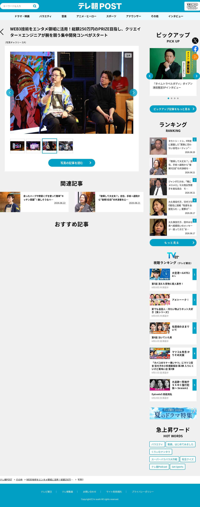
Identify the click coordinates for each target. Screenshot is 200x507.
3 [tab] (174, 98)
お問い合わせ (89, 491)
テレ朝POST (100, 6)
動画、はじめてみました (180, 444)
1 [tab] (168, 98)
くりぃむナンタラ (160, 451)
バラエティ (45, 16)
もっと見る (171, 242)
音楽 (64, 16)
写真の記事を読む (71, 163)
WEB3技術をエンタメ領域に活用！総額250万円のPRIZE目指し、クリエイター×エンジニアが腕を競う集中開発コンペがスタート (51, 479)
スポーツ (111, 16)
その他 (154, 16)
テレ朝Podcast (159, 466)
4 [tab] (178, 98)
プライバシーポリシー (143, 491)
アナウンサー (133, 16)
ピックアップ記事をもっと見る (172, 109)
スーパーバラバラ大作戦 (164, 459)
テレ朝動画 (67, 491)
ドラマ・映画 (22, 16)
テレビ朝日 (46, 491)
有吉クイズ (188, 459)
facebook (195, 49)
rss (195, 57)
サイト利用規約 (114, 491)
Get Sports (177, 466)
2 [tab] (171, 98)
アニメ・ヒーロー (86, 16)
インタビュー (175, 16)
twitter (195, 40)
